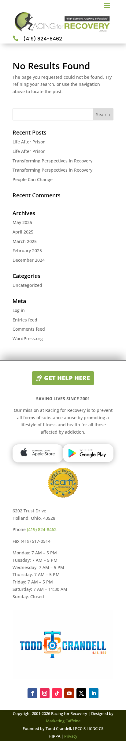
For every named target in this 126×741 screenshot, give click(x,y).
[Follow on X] (81, 693)
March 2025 (25, 241)
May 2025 (22, 222)
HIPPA (54, 736)
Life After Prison (29, 142)
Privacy (70, 736)
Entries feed (25, 320)
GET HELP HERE (67, 378)
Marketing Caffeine (63, 721)
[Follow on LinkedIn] (93, 693)
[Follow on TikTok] (57, 693)
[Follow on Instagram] (45, 693)
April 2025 (23, 232)
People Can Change (33, 179)
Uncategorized (27, 285)
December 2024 (29, 260)
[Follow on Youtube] (69, 693)
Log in (19, 310)
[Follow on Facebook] (32, 693)
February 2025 (27, 250)
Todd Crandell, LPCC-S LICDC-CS (74, 728)
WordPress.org (28, 338)
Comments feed (29, 329)
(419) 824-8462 (42, 529)
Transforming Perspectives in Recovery (52, 161)
